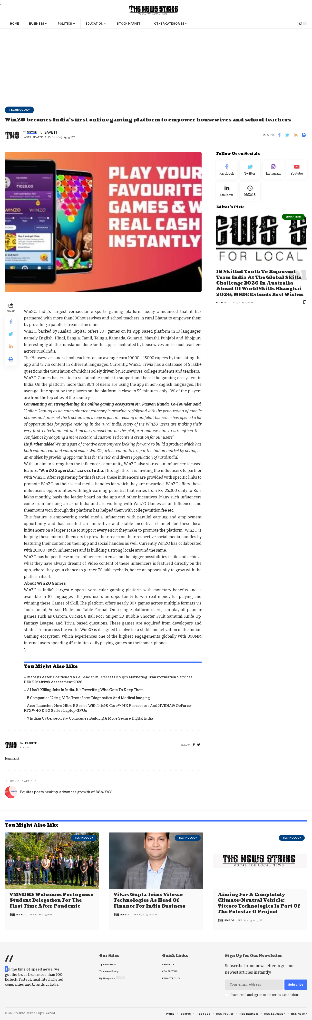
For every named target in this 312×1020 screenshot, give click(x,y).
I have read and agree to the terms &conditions (265, 995)
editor (32, 132)
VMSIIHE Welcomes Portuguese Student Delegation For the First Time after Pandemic (51, 900)
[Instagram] (273, 170)
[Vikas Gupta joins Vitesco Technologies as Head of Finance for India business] (156, 860)
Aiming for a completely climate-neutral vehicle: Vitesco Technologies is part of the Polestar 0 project (259, 903)
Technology (19, 109)
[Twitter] (250, 170)
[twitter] (199, 745)
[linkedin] (226, 191)
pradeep (31, 743)
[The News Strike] (153, 10)
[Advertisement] (156, 65)
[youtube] (296, 170)
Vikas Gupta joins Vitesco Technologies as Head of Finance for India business (149, 900)
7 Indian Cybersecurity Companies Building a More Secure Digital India (90, 718)
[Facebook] (194, 745)
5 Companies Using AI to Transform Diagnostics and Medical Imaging (88, 698)
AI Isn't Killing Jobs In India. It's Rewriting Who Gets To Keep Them (85, 690)
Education (293, 216)
